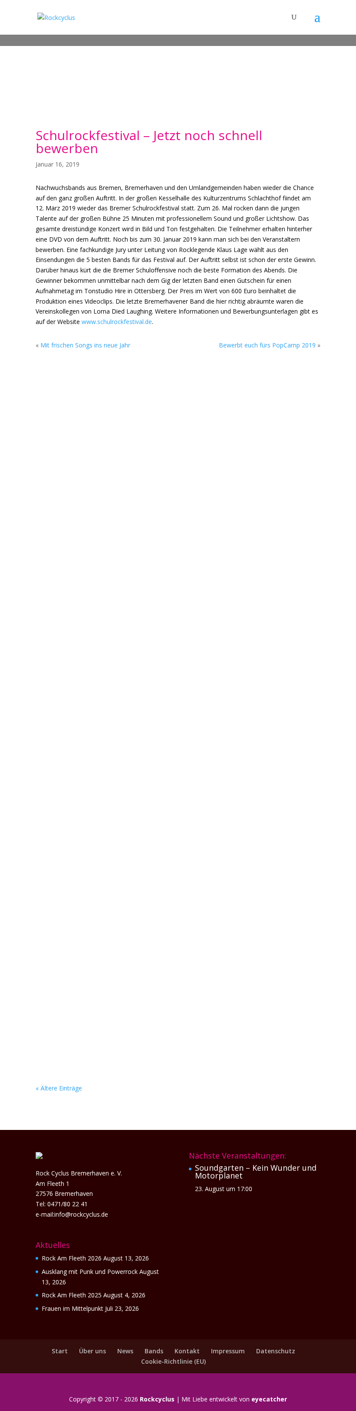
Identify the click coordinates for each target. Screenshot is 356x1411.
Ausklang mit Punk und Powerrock (120, 447)
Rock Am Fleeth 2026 (72, 1258)
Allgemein (103, 461)
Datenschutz (275, 1351)
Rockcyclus (157, 1399)
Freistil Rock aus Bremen (97, 1004)
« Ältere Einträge (59, 1088)
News (125, 1351)
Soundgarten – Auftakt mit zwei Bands (129, 672)
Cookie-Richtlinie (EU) (173, 1361)
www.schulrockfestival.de (117, 322)
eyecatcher (269, 1399)
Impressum (228, 1351)
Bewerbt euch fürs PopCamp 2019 (267, 345)
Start (60, 1351)
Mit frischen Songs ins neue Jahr (85, 345)
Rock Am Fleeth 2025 (72, 1295)
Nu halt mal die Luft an (96, 779)
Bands (154, 1351)
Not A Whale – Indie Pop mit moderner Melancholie (153, 896)
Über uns (92, 1351)
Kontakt (187, 1351)
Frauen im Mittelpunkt (94, 565)
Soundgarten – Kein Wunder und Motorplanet (255, 1171)
